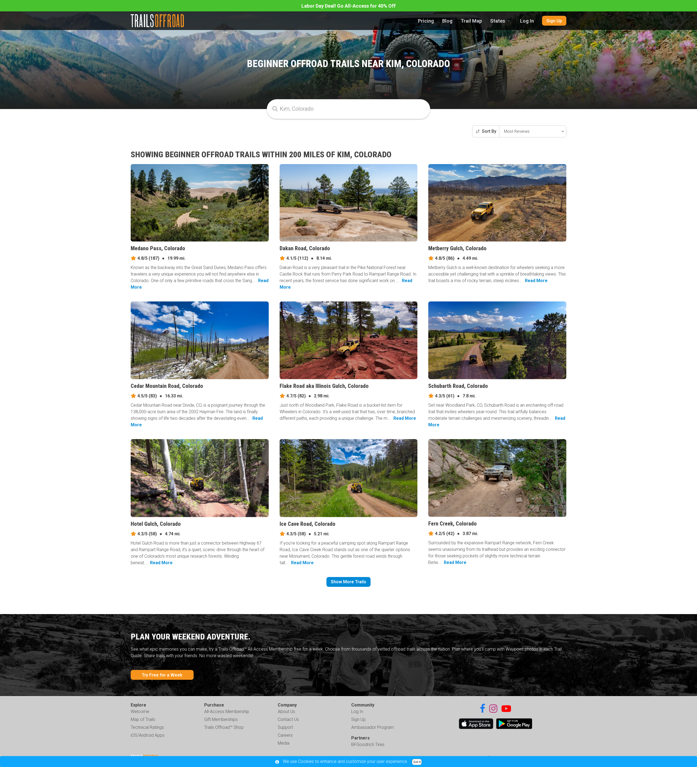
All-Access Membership (226, 711)
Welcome (140, 711)
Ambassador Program (372, 727)
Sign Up (554, 20)
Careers (285, 735)
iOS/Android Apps (147, 735)
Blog (447, 21)
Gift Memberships (221, 719)
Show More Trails (348, 581)
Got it (417, 762)
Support (285, 727)
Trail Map (471, 21)
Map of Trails (143, 719)
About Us (286, 711)
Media (283, 743)
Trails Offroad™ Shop (224, 727)
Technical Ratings (147, 727)
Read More (536, 280)
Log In (527, 21)
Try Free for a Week (162, 675)
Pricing (426, 21)
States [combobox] (497, 21)
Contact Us (288, 719)
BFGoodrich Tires (367, 744)
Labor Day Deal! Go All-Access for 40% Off (348, 6)
